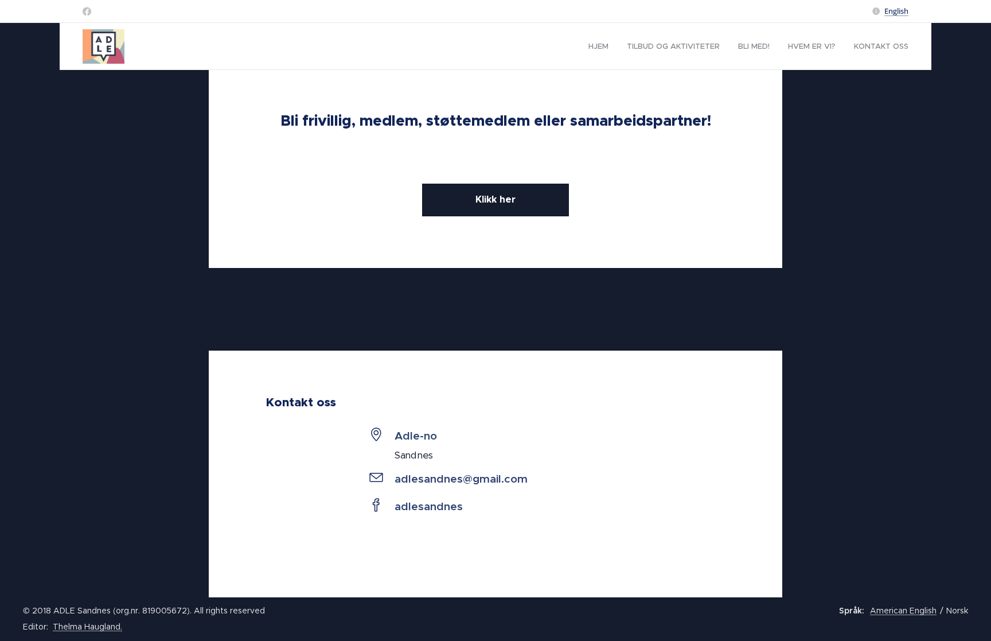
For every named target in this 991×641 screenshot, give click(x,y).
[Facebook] (87, 11)
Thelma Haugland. (87, 626)
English (896, 11)
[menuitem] (602, 46)
